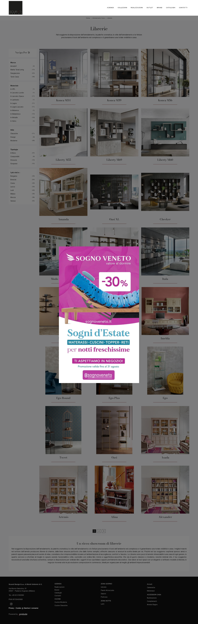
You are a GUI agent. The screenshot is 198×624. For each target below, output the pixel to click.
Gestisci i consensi (31, 608)
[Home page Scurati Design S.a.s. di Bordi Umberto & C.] (33, 8)
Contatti (183, 7)
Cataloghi (170, 7)
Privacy (11, 608)
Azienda (110, 7)
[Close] (137, 243)
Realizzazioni (137, 7)
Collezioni (122, 7)
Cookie (18, 608)
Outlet (150, 7)
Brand (159, 7)
